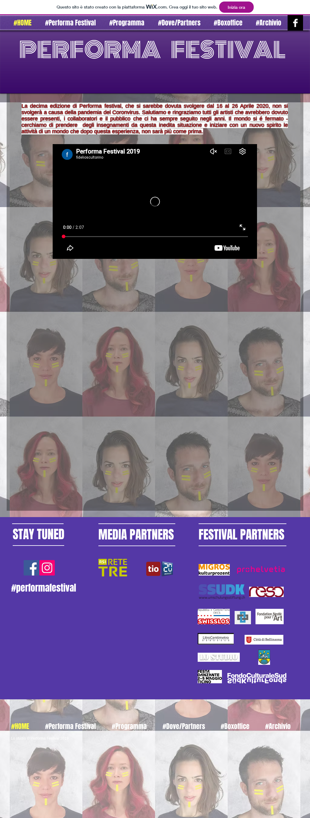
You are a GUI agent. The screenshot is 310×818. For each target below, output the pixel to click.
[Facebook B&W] (295, 23)
